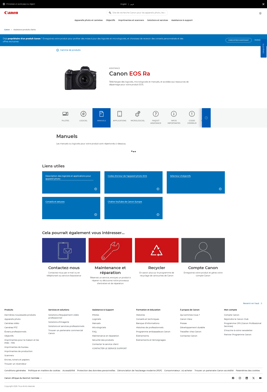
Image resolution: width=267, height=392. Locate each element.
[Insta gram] (240, 378)
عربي (132, 4)
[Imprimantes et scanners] (145, 20)
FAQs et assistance (155, 122)
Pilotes (65, 121)
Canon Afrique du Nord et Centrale (22, 378)
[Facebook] (233, 378)
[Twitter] (253, 378)
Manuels (101, 121)
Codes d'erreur (191, 122)
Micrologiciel (138, 121)
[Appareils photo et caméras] (104, 20)
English (124, 4)
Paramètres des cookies (248, 370)
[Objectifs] (116, 20)
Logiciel (83, 121)
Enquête (263, 48)
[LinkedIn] (247, 378)
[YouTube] (260, 378)
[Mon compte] (260, 13)
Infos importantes (174, 122)
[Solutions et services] (169, 20)
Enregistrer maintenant (238, 40)
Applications (119, 121)
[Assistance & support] (194, 20)
